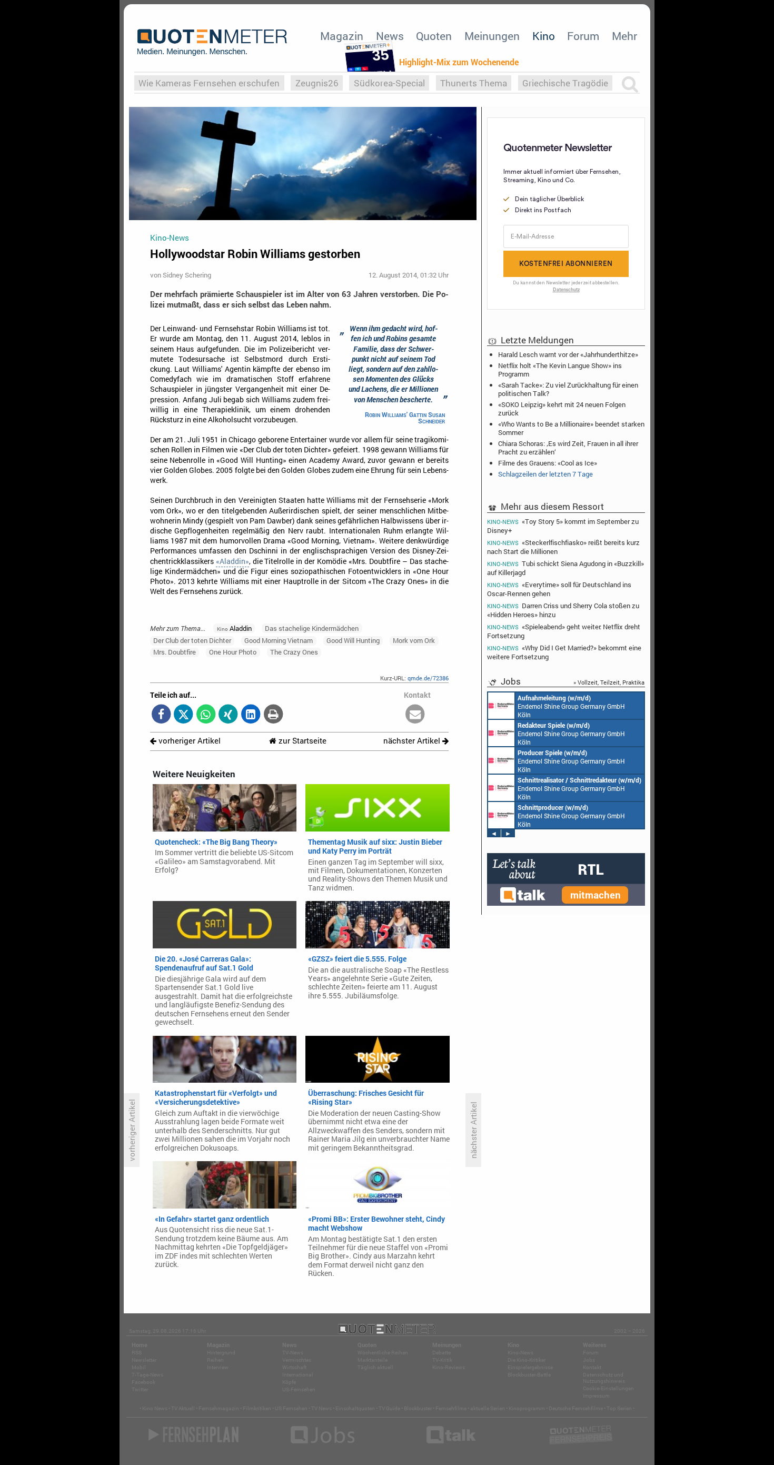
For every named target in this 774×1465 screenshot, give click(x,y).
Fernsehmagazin (219, 1408)
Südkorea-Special (389, 83)
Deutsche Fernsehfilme (576, 1408)
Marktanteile (373, 1360)
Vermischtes (296, 1360)
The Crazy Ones (294, 652)
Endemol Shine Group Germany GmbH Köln (571, 706)
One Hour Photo (232, 652)
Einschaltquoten (355, 1408)
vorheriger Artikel (188, 741)
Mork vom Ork (414, 640)
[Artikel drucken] (273, 715)
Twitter (140, 1389)
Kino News (154, 1408)
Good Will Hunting (353, 640)
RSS (137, 1352)
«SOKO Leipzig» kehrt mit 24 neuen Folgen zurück (562, 409)
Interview (218, 1367)
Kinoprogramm (527, 1408)
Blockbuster (418, 1408)
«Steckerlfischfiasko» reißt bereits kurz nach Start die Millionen (563, 547)
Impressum (596, 1395)
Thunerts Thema (473, 83)
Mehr (624, 35)
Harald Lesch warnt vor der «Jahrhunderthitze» (568, 354)
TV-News (292, 1352)
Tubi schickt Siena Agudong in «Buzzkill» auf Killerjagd (565, 568)
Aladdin (234, 628)
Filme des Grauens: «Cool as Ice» (547, 463)
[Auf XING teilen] (228, 715)
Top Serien (619, 1408)
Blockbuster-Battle (529, 1374)
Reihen (215, 1360)
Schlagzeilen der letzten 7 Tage (545, 474)
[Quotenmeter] (212, 42)
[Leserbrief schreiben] (415, 715)
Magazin (341, 35)
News (390, 35)
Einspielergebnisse (530, 1367)
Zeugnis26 (317, 83)
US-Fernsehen (298, 1389)
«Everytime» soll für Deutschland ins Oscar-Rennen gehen (559, 589)
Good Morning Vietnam (278, 640)
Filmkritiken (257, 1408)
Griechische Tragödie (565, 83)
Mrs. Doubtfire (174, 652)
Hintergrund (221, 1352)
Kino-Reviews (448, 1367)
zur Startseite (301, 741)
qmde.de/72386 (428, 678)
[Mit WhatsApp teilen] (206, 715)
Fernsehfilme (451, 1408)
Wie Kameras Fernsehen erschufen (209, 83)
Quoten (434, 35)
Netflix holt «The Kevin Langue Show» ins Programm (560, 370)
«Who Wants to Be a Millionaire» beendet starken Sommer (571, 428)
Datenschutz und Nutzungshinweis (604, 1377)
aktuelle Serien (487, 1408)
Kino (543, 35)
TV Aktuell (183, 1408)
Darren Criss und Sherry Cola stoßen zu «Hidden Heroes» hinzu (563, 610)
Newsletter (144, 1360)
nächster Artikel (412, 741)
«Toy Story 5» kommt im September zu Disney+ (563, 525)
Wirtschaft (294, 1367)
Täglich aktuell (375, 1367)
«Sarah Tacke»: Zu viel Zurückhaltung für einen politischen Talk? (568, 389)
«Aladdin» (232, 561)
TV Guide (389, 1408)
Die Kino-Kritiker (526, 1360)
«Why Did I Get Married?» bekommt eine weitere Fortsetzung (564, 652)
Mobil (139, 1367)
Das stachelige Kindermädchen (312, 628)
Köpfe (289, 1382)
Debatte (441, 1352)
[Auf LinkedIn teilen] (251, 715)
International (297, 1374)
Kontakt (592, 1367)
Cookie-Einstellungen (608, 1388)
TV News (321, 1408)
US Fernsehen (291, 1408)
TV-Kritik (442, 1360)
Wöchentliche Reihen (383, 1352)
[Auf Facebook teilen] (161, 715)
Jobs (589, 1360)
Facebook (143, 1382)
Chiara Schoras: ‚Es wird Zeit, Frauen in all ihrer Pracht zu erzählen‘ (568, 448)
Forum (583, 35)
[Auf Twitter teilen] (183, 715)
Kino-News (520, 1352)
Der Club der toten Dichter (192, 640)
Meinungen (492, 35)
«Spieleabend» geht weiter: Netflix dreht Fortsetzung (563, 631)
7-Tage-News (147, 1374)
